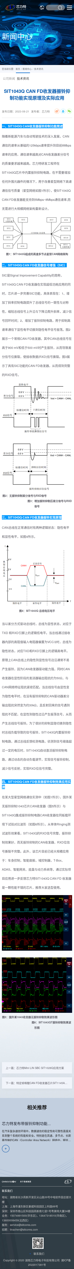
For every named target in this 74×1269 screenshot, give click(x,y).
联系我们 (39, 1253)
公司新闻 (9, 78)
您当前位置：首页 (11, 68)
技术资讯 (23, 78)
